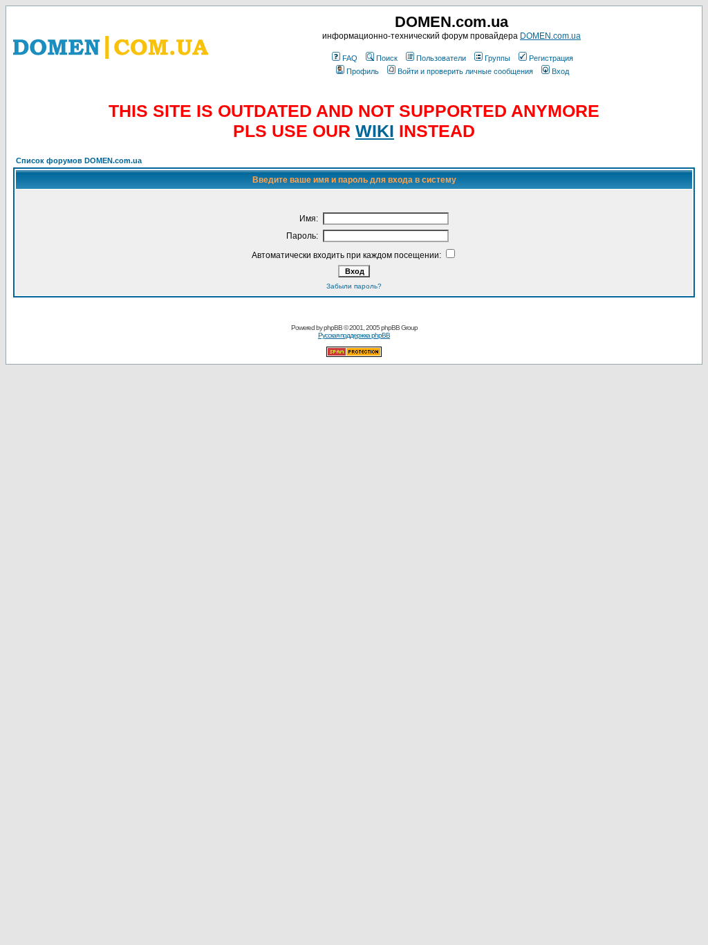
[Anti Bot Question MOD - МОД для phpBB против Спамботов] (354, 354)
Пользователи (441, 58)
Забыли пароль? (354, 286)
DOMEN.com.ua (550, 36)
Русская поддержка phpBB (354, 335)
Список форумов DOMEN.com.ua (79, 160)
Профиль (362, 71)
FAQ (349, 58)
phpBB (333, 327)
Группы (497, 58)
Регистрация (551, 58)
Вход (560, 71)
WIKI (374, 130)
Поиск (387, 58)
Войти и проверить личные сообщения (465, 71)
